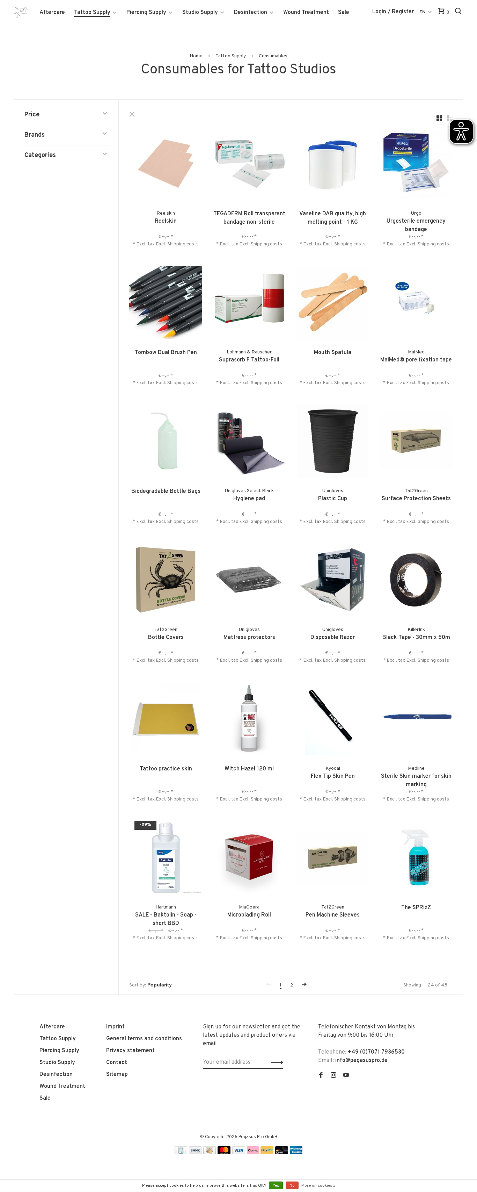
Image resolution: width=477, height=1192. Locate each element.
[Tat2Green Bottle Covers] (165, 581)
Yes (276, 1186)
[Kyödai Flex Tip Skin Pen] (332, 720)
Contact (116, 1062)
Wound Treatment (306, 12)
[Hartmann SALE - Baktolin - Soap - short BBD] (165, 859)
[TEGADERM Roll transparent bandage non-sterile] (249, 165)
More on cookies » (318, 1186)
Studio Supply (200, 12)
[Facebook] (321, 1075)
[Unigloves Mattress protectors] (249, 581)
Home (196, 56)
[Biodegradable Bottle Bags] (165, 442)
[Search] (459, 12)
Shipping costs (183, 244)
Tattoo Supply (92, 12)
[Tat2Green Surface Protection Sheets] (416, 442)
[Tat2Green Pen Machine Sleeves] (332, 859)
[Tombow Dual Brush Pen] (165, 304)
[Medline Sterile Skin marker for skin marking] (416, 720)
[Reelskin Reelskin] (165, 165)
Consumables (273, 56)
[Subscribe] (275, 1062)
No (292, 1186)
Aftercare (52, 12)
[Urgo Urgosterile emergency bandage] (416, 165)
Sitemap (117, 1074)
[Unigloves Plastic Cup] (332, 442)
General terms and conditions (144, 1038)
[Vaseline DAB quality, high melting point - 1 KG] (332, 165)
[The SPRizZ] (416, 859)
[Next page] (304, 985)
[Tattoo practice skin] (165, 720)
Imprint (115, 1027)
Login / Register (393, 11)
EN (422, 12)
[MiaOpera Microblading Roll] (249, 859)
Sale (343, 12)
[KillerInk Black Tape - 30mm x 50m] (416, 581)
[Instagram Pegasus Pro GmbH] (333, 1075)
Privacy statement (130, 1050)
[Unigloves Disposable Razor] (332, 581)
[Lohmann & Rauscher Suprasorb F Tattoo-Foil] (249, 304)
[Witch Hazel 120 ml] (249, 720)
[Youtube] (346, 1075)
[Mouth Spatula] (332, 304)
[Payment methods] (181, 1152)
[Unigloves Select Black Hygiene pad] (249, 442)
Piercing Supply (146, 12)
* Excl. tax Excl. (150, 244)
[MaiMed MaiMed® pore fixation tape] (416, 304)
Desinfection (250, 12)
